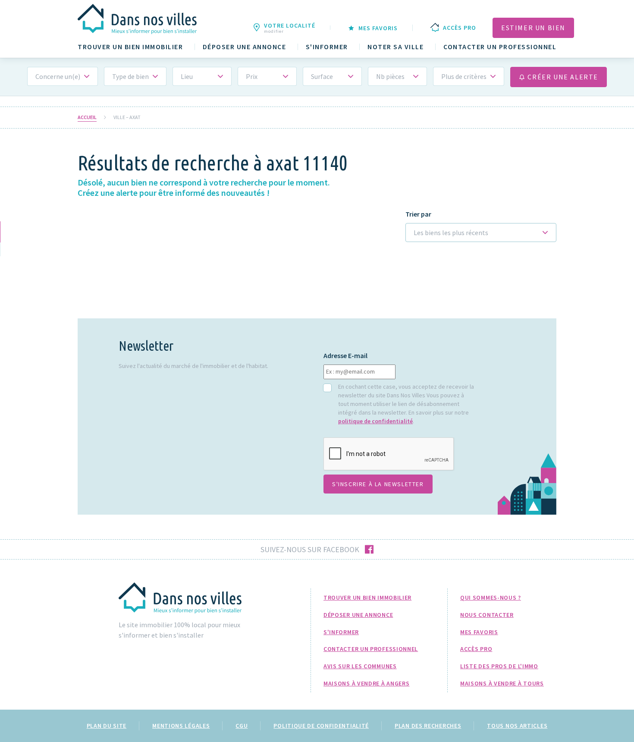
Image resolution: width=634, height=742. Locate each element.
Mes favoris (479, 632)
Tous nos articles (517, 725)
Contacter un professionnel (499, 47)
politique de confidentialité (375, 421)
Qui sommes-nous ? (490, 597)
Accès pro (476, 649)
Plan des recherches (428, 725)
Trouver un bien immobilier (130, 47)
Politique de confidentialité (321, 725)
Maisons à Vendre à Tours (502, 683)
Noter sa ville (395, 47)
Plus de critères (463, 76)
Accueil (87, 117)
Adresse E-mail (345, 356)
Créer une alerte (562, 76)
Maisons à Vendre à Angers (366, 683)
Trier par (418, 214)
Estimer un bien (533, 27)
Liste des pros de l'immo (499, 666)
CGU (241, 725)
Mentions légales (181, 725)
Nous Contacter (487, 615)
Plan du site (106, 725)
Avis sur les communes (360, 666)
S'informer (327, 47)
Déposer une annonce (244, 47)
